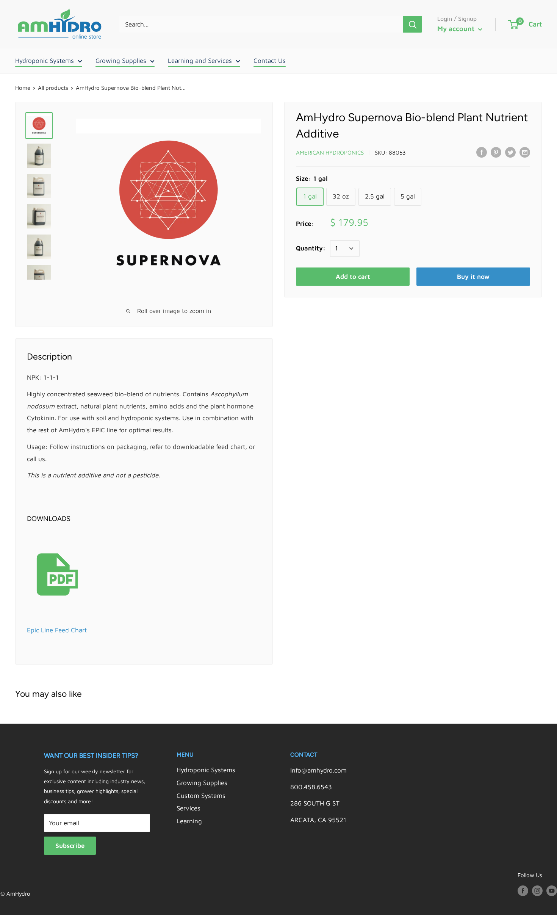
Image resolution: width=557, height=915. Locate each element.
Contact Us (269, 60)
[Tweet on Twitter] (510, 152)
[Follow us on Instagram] (537, 890)
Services (188, 808)
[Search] (412, 24)
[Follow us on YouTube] (551, 890)
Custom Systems (201, 795)
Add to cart (353, 276)
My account (456, 29)
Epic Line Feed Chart (57, 630)
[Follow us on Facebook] (523, 890)
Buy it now (473, 276)
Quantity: (310, 248)
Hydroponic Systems (44, 60)
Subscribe (69, 845)
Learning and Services (200, 60)
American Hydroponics (330, 152)
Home (22, 87)
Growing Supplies (120, 60)
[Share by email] (524, 152)
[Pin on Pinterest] (496, 152)
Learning (189, 821)
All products (53, 87)
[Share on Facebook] (481, 152)
